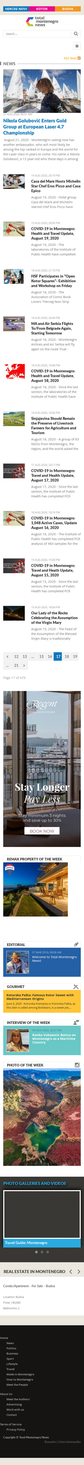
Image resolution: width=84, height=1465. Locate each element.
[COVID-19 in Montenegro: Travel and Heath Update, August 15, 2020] (14, 565)
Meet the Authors (18, 1399)
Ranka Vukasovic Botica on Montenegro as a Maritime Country (54, 1039)
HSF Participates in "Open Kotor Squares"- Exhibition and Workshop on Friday (53, 280)
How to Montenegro (19, 1379)
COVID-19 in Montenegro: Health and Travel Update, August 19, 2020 (53, 233)
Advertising (14, 1404)
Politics (11, 1348)
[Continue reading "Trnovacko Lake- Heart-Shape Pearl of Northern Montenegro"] (42, 1117)
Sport (10, 1359)
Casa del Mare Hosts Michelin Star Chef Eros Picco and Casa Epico (56, 185)
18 (67, 656)
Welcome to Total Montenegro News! (54, 959)
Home (4, 1338)
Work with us (15, 1409)
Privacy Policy (15, 1429)
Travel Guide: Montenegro (26, 1242)
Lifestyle (12, 1364)
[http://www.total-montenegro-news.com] (42, 22)
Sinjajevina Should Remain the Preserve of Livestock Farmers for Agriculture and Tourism (53, 425)
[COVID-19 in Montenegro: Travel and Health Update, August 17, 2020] (14, 471)
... (32, 656)
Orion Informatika (69, 1442)
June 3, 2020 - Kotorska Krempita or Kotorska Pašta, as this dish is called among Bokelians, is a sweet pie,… (40, 1005)
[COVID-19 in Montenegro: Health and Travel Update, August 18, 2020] (14, 371)
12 (16, 656)
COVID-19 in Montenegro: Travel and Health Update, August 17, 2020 (53, 475)
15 (41, 656)
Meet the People (17, 1385)
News (10, 1343)
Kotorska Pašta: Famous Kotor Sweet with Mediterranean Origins (40, 997)
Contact (11, 1415)
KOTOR (42, 8)
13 (25, 656)
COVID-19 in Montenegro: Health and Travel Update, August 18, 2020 (53, 375)
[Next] (24, 665)
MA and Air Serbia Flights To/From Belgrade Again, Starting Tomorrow (52, 328)
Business (12, 1353)
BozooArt (50, 1442)
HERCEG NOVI (16, 8)
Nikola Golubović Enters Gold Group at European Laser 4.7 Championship (35, 126)
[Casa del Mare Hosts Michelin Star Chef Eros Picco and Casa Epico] (14, 181)
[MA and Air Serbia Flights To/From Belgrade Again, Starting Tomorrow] (14, 323)
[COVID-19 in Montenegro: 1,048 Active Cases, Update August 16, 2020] (14, 518)
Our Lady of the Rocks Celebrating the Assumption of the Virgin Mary (54, 617)
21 (16, 665)
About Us (6, 1394)
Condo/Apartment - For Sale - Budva (29, 1286)
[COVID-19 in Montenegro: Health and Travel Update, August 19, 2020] (14, 229)
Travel (10, 1369)
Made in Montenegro (20, 1374)
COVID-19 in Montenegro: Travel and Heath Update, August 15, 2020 (53, 570)
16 (50, 656)
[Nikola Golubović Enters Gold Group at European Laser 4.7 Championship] (42, 91)
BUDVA (67, 8)
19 (75, 656)
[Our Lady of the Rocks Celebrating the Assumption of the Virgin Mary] (14, 613)
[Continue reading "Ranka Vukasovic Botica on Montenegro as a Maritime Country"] (17, 1040)
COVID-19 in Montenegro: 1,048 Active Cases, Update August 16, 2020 (54, 522)
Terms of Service (11, 1424)
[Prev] (7, 656)
